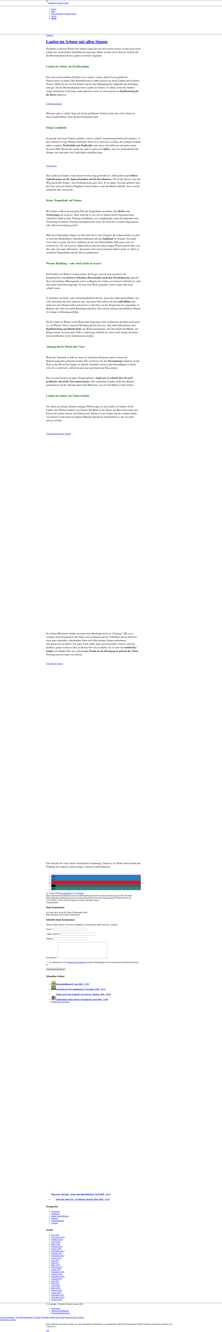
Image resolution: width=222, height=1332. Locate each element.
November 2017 (57, 1251)
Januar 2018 (56, 1249)
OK (47, 1331)
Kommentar (51, 958)
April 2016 (55, 1286)
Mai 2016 (55, 1283)
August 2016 (56, 1279)
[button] (53, 877)
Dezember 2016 (57, 1272)
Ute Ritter (80, 893)
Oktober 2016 (57, 1274)
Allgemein (55, 1211)
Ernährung (55, 1214)
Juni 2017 (55, 1260)
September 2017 (57, 1256)
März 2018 (55, 1244)
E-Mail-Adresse (53, 934)
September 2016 (57, 1276)
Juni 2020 (55, 1235)
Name (49, 929)
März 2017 (55, 1265)
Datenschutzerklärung (76, 962)
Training (49, 35)
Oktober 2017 (57, 1253)
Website (49, 939)
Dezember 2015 (57, 1295)
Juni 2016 (55, 1281)
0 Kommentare (66, 893)
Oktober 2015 (57, 1300)
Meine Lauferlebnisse (60, 1216)
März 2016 (55, 1288)
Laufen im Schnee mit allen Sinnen (77, 41)
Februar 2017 (56, 1267)
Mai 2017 (55, 1263)
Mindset (54, 1218)
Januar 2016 (56, 1293)
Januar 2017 (56, 1269)
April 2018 (55, 1242)
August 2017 (56, 1258)
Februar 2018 (56, 1246)
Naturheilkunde (57, 1221)
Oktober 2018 (57, 1239)
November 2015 (57, 1297)
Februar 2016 (56, 1290)
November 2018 (57, 1237)
